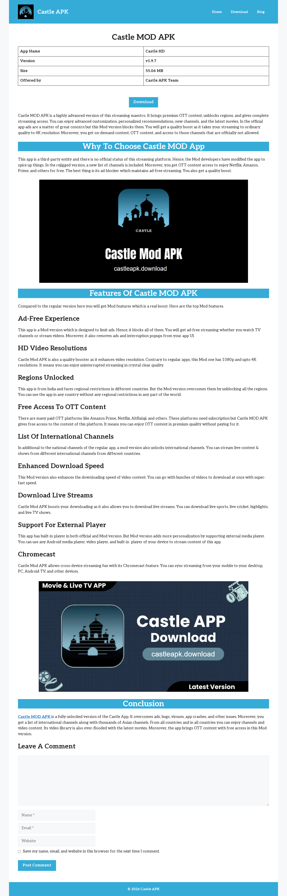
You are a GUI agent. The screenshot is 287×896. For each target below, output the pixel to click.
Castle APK (52, 12)
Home (217, 12)
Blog (261, 12)
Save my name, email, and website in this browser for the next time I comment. (91, 851)
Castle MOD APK (34, 717)
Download (239, 12)
